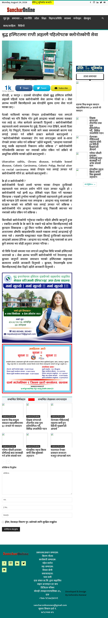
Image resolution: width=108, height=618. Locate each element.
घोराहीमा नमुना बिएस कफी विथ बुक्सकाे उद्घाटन (36, 453)
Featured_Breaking (9, 416)
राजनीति (28, 18)
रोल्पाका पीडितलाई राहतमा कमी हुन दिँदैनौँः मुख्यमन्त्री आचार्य (60, 424)
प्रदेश (36, 18)
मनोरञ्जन (77, 18)
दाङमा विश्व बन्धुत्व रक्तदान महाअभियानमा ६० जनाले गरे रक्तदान (12, 423)
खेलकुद (87, 18)
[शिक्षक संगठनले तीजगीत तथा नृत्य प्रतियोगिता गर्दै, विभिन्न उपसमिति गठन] (37, 410)
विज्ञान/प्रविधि (55, 18)
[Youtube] (104, 2)
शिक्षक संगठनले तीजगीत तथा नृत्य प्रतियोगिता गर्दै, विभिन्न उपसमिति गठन (36, 424)
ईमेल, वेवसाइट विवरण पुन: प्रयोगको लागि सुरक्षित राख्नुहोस (31, 522)
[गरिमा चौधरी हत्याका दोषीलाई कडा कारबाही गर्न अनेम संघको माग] (12, 440)
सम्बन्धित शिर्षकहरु (16, 399)
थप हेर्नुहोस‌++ (89, 184)
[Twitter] (101, 2)
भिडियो (21, 26)
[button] (102, 18)
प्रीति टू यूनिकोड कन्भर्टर (42, 2)
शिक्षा (43, 18)
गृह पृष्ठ (6, 18)
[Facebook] (90, 2)
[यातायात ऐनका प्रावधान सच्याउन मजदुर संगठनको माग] (61, 440)
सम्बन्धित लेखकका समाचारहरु (52, 399)
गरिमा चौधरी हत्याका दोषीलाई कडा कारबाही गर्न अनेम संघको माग (12, 453)
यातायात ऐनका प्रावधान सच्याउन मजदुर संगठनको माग (61, 453)
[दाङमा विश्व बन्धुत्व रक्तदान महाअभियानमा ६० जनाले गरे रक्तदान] (12, 410)
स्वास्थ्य (67, 18)
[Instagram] (93, 2)
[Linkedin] (97, 2)
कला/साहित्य (9, 26)
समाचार (16, 18)
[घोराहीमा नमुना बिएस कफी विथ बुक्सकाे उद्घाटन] (37, 440)
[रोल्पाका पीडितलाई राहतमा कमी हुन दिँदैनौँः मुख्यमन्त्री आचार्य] (61, 410)
